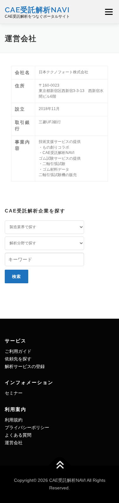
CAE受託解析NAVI (37, 9)
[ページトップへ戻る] (59, 466)
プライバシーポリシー (27, 427)
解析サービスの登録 (25, 366)
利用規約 (14, 419)
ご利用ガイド (18, 351)
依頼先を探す (18, 358)
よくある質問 (18, 435)
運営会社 (14, 442)
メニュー (108, 11)
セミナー (14, 393)
